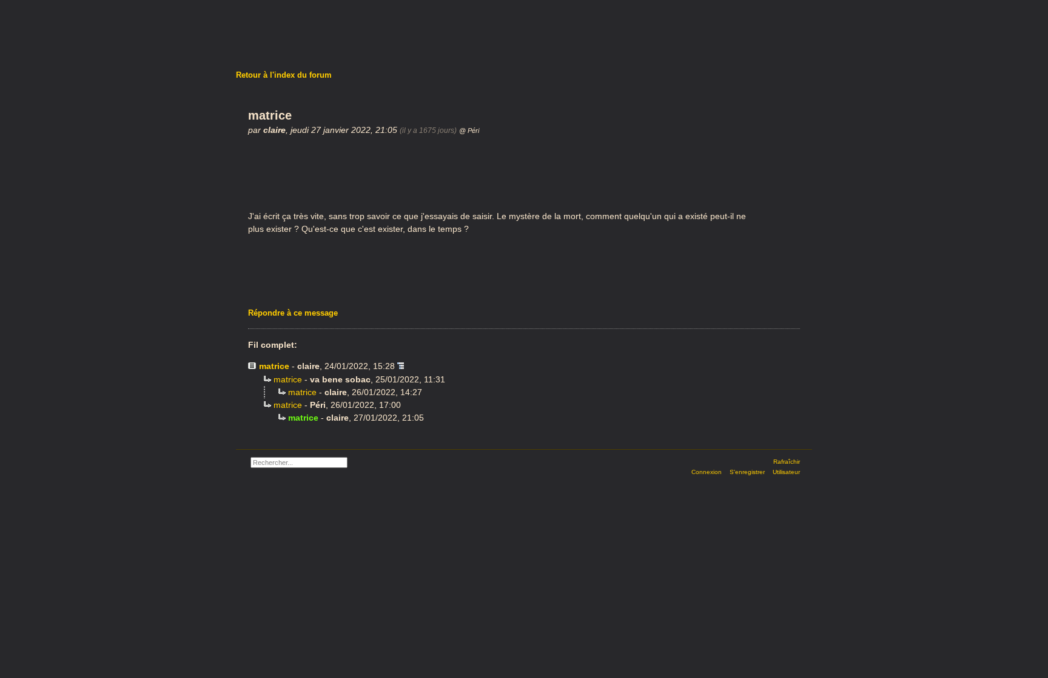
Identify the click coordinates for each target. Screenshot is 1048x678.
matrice (274, 366)
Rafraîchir (786, 461)
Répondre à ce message (293, 312)
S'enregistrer (747, 472)
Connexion (706, 472)
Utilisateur (786, 472)
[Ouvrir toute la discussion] (400, 366)
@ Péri (469, 130)
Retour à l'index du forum (284, 75)
